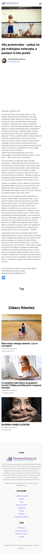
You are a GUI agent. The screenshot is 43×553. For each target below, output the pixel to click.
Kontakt (21, 537)
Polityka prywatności (21, 531)
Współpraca (22, 528)
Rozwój (21, 511)
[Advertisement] (21, 87)
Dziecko (21, 499)
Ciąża (21, 502)
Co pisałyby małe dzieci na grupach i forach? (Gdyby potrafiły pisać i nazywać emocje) (21, 385)
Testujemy (21, 514)
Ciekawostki (21, 508)
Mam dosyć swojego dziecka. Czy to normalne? (20, 344)
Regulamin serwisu (22, 534)
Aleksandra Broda (16, 59)
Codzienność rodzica (9, 348)
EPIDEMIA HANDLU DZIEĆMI (16, 424)
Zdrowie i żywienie (21, 505)
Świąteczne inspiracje (21, 517)
